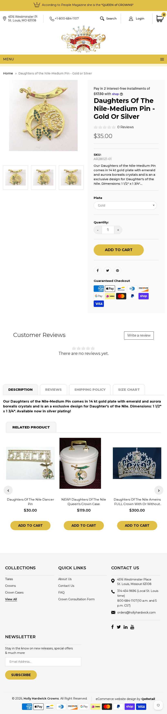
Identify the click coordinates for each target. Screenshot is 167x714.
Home (8, 73)
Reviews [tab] (53, 390)
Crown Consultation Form (76, 599)
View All (11, 599)
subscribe (21, 675)
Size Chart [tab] (129, 390)
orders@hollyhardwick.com (136, 612)
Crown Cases (14, 592)
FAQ (61, 592)
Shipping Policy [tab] (89, 390)
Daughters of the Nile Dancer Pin (30, 502)
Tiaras (9, 579)
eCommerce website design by (125, 699)
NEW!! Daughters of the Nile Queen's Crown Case (83, 502)
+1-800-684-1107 (67, 18)
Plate (98, 198)
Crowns (10, 586)
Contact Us (66, 586)
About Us (64, 579)
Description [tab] (20, 390)
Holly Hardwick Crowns (41, 698)
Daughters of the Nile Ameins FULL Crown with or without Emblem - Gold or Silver (137, 502)
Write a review (139, 335)
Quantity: (101, 222)
